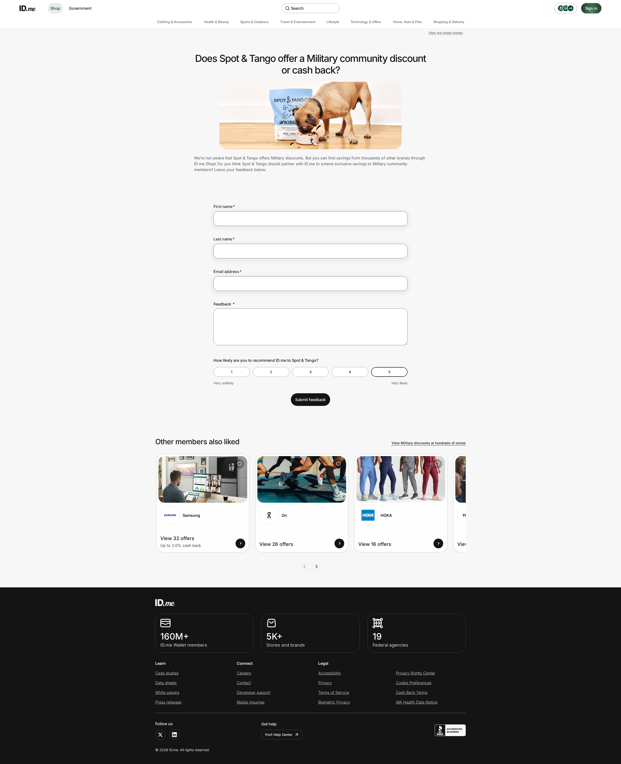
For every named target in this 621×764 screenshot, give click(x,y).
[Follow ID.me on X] (160, 735)
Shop (55, 8)
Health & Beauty (216, 22)
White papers (167, 692)
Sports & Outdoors (254, 22)
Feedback (224, 304)
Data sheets (166, 682)
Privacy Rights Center (415, 673)
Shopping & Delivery (448, 22)
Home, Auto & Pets (407, 22)
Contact (244, 682)
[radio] (231, 372)
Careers (244, 673)
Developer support (253, 692)
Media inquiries (250, 702)
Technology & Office (366, 22)
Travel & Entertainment (297, 22)
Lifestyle (333, 22)
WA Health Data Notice (416, 702)
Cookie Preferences (413, 682)
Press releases (168, 702)
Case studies (167, 673)
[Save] (239, 464)
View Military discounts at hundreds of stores (429, 443)
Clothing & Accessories (174, 22)
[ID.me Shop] (30, 8)
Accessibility (329, 673)
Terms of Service (333, 692)
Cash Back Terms (411, 692)
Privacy (325, 682)
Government (80, 8)
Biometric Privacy (334, 702)
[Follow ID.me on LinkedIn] (174, 735)
